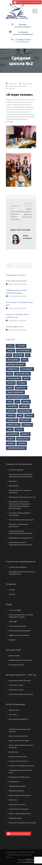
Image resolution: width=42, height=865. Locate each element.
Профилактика (14, 782)
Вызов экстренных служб (18, 756)
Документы (13, 481)
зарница (26, 401)
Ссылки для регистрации (17, 626)
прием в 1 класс (13, 425)
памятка (29, 415)
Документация (14, 710)
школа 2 (11, 439)
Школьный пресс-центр (17, 804)
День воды (19, 355)
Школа (26, 378)
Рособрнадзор (27, 369)
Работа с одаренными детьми (19, 814)
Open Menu (34, 11)
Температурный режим (17, 786)
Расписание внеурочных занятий (21, 694)
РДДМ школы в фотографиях (19, 635)
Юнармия (12, 640)
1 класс (10, 346)
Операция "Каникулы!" (16, 364)
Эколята (11, 383)
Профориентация (15, 818)
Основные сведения (16, 470)
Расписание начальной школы (20, 681)
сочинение (27, 425)
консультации (24, 411)
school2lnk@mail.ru (23, 42)
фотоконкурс (13, 434)
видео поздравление (15, 392)
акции (10, 387)
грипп (10, 401)
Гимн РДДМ (13, 621)
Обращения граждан (16, 791)
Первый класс (12, 369)
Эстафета (21, 383)
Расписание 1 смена (16, 685)
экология (21, 443)
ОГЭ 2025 (12, 594)
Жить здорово (13, 360)
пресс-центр (25, 420)
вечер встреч (21, 387)
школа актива (23, 439)
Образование (14, 486)
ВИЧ (9, 355)
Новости (12, 89)
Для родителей (14, 656)
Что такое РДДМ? (15, 610)
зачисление (12, 406)
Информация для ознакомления (20, 660)
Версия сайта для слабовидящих (29, 2)
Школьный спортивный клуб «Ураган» (22, 823)
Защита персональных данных (20, 795)
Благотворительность (17, 665)
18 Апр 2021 (12, 84)
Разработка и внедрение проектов (21, 766)
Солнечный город (22, 374)
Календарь (23, 32)
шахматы (25, 434)
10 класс (11, 350)
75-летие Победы (24, 350)
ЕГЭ (28, 355)
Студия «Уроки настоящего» (19, 809)
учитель (19, 429)
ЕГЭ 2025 (12, 590)
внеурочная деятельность (17, 397)
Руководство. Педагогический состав (22, 497)
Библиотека (13, 800)
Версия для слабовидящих (20, 834)
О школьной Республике (17, 567)
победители (12, 420)
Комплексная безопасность (19, 761)
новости (11, 415)
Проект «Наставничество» (18, 736)
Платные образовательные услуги (21, 520)
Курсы (24, 360)
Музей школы (13, 752)
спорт (10, 429)
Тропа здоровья (14, 378)
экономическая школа (16, 448)
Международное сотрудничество (21, 538)
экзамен (11, 443)
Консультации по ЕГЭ (14, 327)
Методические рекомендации (19, 631)
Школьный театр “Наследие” (19, 741)
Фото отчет (13, 714)
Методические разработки (18, 719)
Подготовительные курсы (16, 281)
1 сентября (21, 346)
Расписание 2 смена (16, 690)
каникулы (24, 406)
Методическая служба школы (19, 777)
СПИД (9, 374)
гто (17, 401)
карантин (11, 411)
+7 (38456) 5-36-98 (23, 39)
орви (20, 415)
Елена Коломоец (27, 84)
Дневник (22, 24)
